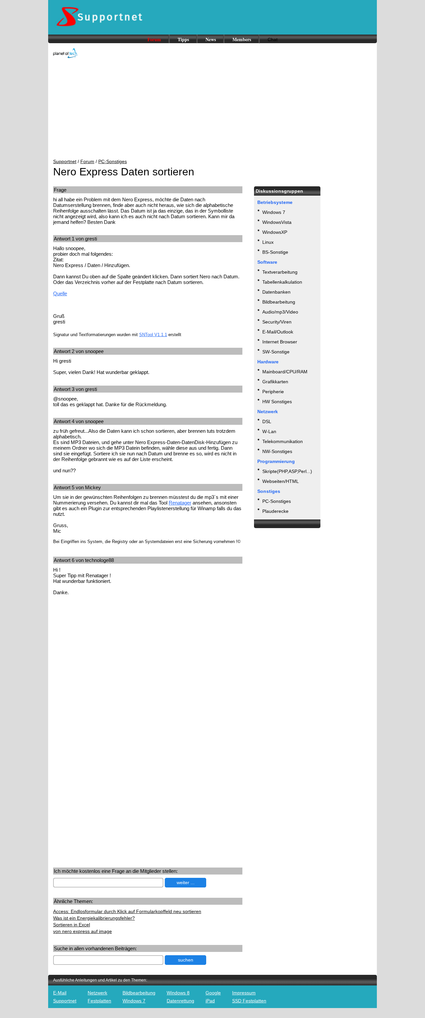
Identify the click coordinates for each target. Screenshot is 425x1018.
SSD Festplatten (249, 1000)
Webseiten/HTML (280, 481)
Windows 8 (178, 992)
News (211, 39)
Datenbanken (276, 292)
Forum (154, 39)
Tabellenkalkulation (282, 282)
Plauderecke (275, 511)
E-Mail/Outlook (277, 331)
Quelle (60, 293)
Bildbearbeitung (278, 302)
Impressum (244, 992)
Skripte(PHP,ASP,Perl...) (287, 471)
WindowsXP (274, 232)
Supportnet (64, 161)
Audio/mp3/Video (280, 312)
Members (241, 39)
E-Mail (59, 992)
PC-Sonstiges (112, 161)
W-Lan (269, 431)
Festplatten (99, 1000)
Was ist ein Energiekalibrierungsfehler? (94, 918)
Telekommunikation (282, 441)
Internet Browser (279, 341)
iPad (210, 1000)
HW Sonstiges (277, 401)
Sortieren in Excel (71, 924)
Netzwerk (97, 992)
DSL (266, 421)
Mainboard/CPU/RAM (284, 371)
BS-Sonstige (275, 252)
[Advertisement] (212, 108)
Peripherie (273, 391)
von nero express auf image (82, 931)
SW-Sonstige (276, 351)
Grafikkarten (275, 381)
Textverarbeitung (280, 272)
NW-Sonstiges (277, 451)
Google (213, 992)
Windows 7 (273, 212)
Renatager (180, 503)
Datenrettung (180, 1000)
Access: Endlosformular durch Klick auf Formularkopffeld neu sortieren (127, 911)
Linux (268, 242)
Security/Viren (277, 321)
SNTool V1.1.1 (153, 334)
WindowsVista (277, 222)
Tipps (183, 39)
